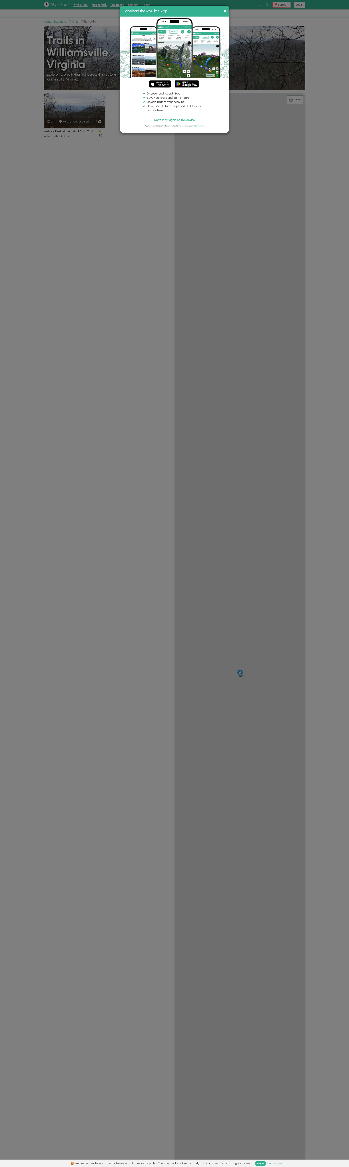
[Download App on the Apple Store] (160, 84)
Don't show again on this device (174, 120)
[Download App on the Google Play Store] (187, 82)
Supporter (182, 126)
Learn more (199, 126)
